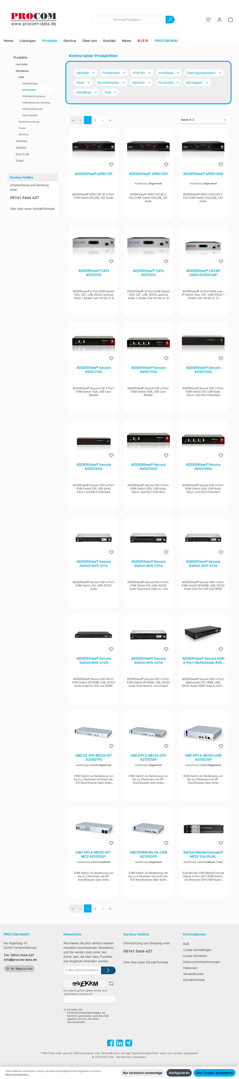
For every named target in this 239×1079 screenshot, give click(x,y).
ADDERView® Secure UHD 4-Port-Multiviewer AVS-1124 (203, 660)
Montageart (195, 82)
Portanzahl (166, 82)
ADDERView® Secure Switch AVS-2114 (94, 564)
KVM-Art (139, 73)
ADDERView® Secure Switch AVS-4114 (203, 564)
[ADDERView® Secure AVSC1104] (148, 344)
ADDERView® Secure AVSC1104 (148, 370)
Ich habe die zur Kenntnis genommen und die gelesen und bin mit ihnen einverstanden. (87, 1016)
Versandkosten (193, 974)
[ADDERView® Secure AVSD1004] (93, 441)
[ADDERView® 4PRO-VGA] (203, 150)
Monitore (24, 134)
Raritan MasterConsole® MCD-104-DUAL (203, 854)
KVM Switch (29, 90)
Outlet (20, 160)
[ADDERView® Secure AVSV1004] (203, 441)
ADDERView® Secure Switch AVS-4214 (148, 660)
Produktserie (111, 73)
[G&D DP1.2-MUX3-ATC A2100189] (148, 732)
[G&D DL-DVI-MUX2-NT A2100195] (93, 732)
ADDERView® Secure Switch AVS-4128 (94, 660)
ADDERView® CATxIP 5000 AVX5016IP (203, 273)
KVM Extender (30, 83)
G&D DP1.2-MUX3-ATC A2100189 (148, 757)
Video (80, 82)
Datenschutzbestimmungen (201, 962)
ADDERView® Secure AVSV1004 (203, 467)
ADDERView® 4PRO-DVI (148, 174)
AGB (186, 944)
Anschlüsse (166, 73)
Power (22, 128)
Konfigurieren (179, 1073)
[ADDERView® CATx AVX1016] (148, 247)
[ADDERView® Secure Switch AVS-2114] (93, 538)
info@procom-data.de (20, 959)
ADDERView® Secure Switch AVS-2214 (148, 564)
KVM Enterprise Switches (36, 102)
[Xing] (129, 1043)
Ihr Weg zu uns (21, 968)
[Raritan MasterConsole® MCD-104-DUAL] (203, 829)
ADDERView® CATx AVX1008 (93, 273)
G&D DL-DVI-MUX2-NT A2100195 (93, 757)
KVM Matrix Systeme (33, 96)
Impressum (190, 968)
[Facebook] (110, 1043)
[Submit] (108, 970)
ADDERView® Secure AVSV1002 (148, 467)
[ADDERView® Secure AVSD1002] (203, 344)
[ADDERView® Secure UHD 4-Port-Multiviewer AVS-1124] (203, 635)
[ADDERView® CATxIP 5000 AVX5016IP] (203, 247)
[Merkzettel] (208, 19)
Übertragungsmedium (202, 73)
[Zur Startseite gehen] (33, 19)
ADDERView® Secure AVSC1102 (94, 370)
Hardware (22, 70)
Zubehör (21, 147)
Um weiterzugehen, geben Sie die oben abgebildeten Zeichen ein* (85, 992)
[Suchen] (170, 19)
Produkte (20, 57)
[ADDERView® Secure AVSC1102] (93, 344)
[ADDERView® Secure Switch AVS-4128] (93, 635)
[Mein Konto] (219, 19)
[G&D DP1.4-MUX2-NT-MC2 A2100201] (93, 829)
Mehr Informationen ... (18, 1074)
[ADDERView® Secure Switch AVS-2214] (148, 538)
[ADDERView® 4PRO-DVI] (148, 150)
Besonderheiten (108, 82)
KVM (21, 77)
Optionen (139, 82)
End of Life (22, 154)
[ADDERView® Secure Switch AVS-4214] (148, 635)
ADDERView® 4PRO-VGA (203, 174)
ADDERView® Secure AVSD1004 (94, 467)
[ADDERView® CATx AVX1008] (93, 247)
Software (21, 141)
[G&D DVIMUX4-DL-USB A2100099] (148, 829)
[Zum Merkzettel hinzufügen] (111, 164)
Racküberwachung (29, 121)
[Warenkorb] (230, 19)
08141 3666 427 (24, 197)
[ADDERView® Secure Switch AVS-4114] (203, 538)
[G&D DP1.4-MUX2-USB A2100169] (203, 732)
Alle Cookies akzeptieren (214, 1073)
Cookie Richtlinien (195, 956)
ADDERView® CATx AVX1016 (148, 273)
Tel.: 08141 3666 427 (19, 955)
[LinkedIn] (119, 1043)
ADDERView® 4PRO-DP (93, 174)
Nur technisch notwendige (142, 1073)
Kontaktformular (44, 209)
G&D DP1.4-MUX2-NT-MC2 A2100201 (93, 854)
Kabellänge (84, 92)
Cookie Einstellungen (197, 950)
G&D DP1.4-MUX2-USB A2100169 (203, 757)
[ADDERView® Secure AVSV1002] (148, 441)
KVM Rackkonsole (32, 109)
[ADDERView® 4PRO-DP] (93, 150)
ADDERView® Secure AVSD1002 (203, 370)
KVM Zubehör (30, 115)
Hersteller (22, 64)
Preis (108, 92)
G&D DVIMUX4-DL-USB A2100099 (148, 854)
